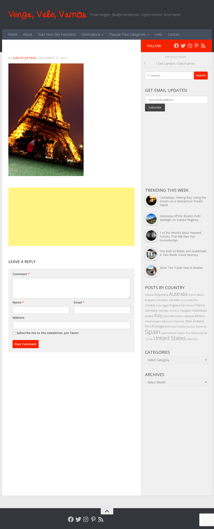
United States (169, 337)
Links (158, 34)
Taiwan (181, 333)
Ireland (149, 316)
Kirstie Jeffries (24, 58)
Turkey (149, 339)
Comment (21, 274)
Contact (174, 34)
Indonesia (199, 310)
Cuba (159, 305)
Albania (149, 295)
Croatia (150, 305)
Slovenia (200, 326)
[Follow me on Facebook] (176, 45)
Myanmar (179, 321)
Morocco (167, 321)
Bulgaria (150, 300)
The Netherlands (196, 333)
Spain (152, 331)
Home (12, 34)
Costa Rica (192, 300)
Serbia (181, 326)
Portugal (158, 326)
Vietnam (192, 339)
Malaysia (189, 316)
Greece (174, 310)
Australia (178, 294)
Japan (166, 316)
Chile (182, 300)
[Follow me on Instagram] (189, 45)
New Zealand (195, 321)
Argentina (161, 294)
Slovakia (191, 326)
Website (18, 318)
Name (18, 302)
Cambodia (162, 300)
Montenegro (153, 321)
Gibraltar (163, 310)
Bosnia (200, 294)
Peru (148, 326)
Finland (189, 305)
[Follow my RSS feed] (203, 45)
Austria (192, 294)
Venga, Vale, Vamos (47, 14)
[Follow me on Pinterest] (196, 45)
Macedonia (176, 316)
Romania (171, 326)
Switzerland (168, 333)
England (175, 305)
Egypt (165, 305)
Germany (151, 310)
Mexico (200, 316)
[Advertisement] (71, 217)
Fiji (183, 305)
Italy (158, 315)
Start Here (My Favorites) (57, 34)
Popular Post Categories (127, 34)
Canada (174, 300)
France (199, 305)
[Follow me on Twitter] (183, 45)
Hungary (185, 310)
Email (79, 302)
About (27, 34)
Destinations (91, 34)
